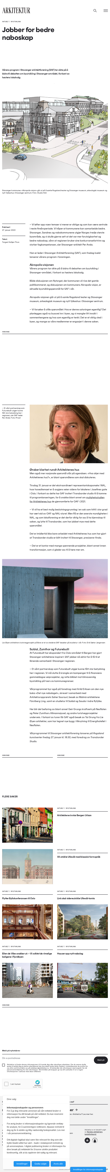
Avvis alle (58, 1164)
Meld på (100, 1060)
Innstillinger (22, 1164)
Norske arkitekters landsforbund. (93, 1133)
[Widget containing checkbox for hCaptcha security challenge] (22, 1084)
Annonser (65, 1110)
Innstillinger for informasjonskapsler (88, 1169)
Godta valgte (40, 1164)
